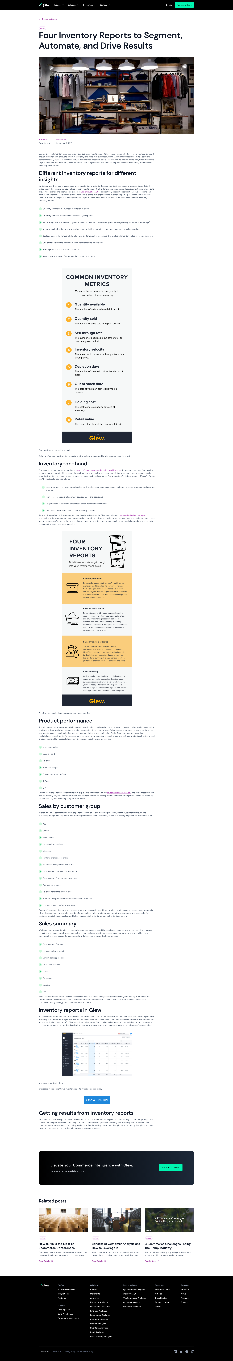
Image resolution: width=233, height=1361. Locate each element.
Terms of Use (57, 1352)
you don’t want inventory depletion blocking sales (99, 470)
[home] (44, 5)
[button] (59, 5)
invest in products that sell (119, 792)
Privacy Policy (69, 1352)
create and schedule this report (132, 515)
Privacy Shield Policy (85, 1352)
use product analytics (90, 192)
